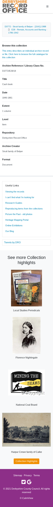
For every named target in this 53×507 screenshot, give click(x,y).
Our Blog (9, 231)
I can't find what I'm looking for (19, 197)
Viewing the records (14, 191)
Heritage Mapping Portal (16, 220)
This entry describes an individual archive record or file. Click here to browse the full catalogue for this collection (25, 54)
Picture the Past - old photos (18, 214)
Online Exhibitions (14, 225)
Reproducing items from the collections (24, 208)
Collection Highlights (26, 461)
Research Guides (13, 203)
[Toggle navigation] (47, 6)
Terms (36, 475)
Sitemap (17, 475)
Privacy (28, 475)
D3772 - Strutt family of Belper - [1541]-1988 (25, 26)
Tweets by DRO (12, 242)
